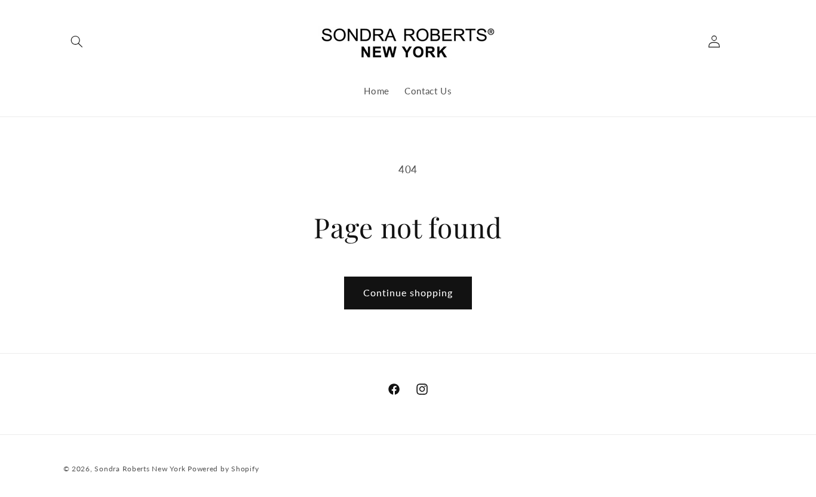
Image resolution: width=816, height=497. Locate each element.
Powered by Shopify (223, 469)
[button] (77, 42)
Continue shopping (408, 292)
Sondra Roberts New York (139, 469)
